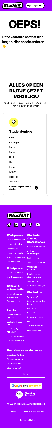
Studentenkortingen (36, 285)
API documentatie (35, 325)
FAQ (29, 321)
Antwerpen (14, 142)
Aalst (11, 137)
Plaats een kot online (16, 272)
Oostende (14, 181)
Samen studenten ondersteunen (14, 295)
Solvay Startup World (16, 336)
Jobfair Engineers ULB (14, 323)
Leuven (12, 171)
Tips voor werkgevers (16, 257)
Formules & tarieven (15, 244)
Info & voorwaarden (15, 277)
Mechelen (13, 176)
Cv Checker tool (14, 363)
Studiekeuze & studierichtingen (34, 275)
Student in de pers (35, 317)
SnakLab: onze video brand (36, 302)
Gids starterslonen (15, 359)
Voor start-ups (13, 248)
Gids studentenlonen (16, 355)
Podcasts (31, 312)
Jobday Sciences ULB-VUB (14, 316)
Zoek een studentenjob (33, 252)
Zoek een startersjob (36, 262)
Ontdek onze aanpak (16, 239)
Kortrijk (12, 166)
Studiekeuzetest (14, 368)
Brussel (12, 152)
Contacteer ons (13, 261)
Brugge (12, 147)
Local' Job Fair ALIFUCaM (13, 330)
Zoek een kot (32, 281)
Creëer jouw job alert (36, 246)
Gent (11, 157)
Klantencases (33, 308)
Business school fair (15, 340)
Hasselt (12, 161)
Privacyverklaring (27, 420)
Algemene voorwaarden (34, 411)
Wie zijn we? (32, 297)
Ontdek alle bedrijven (32, 268)
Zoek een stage (33, 258)
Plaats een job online (15, 253)
